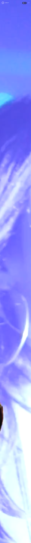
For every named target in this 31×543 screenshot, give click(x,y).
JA (24, 3)
